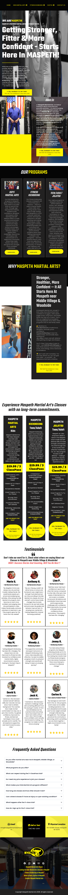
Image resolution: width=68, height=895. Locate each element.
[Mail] (38, 863)
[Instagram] (29, 863)
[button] (26, 5)
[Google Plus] (43, 863)
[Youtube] (34, 863)
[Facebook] (24, 863)
